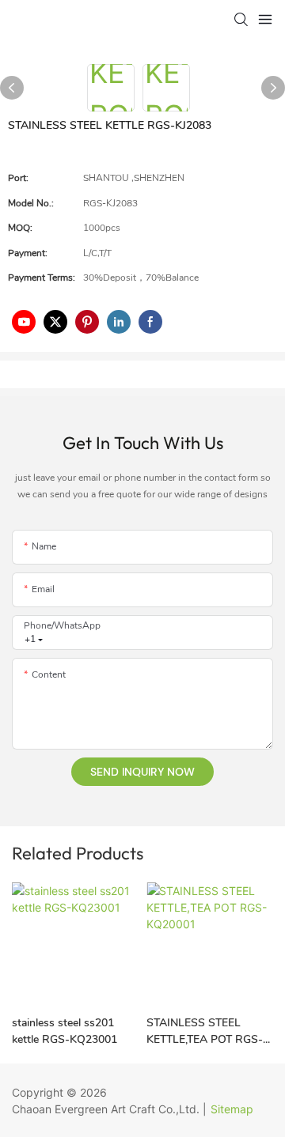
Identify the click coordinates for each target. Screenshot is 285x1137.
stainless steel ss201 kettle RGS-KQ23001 (64, 1031)
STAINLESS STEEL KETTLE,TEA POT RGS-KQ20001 (204, 1031)
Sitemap (232, 1109)
